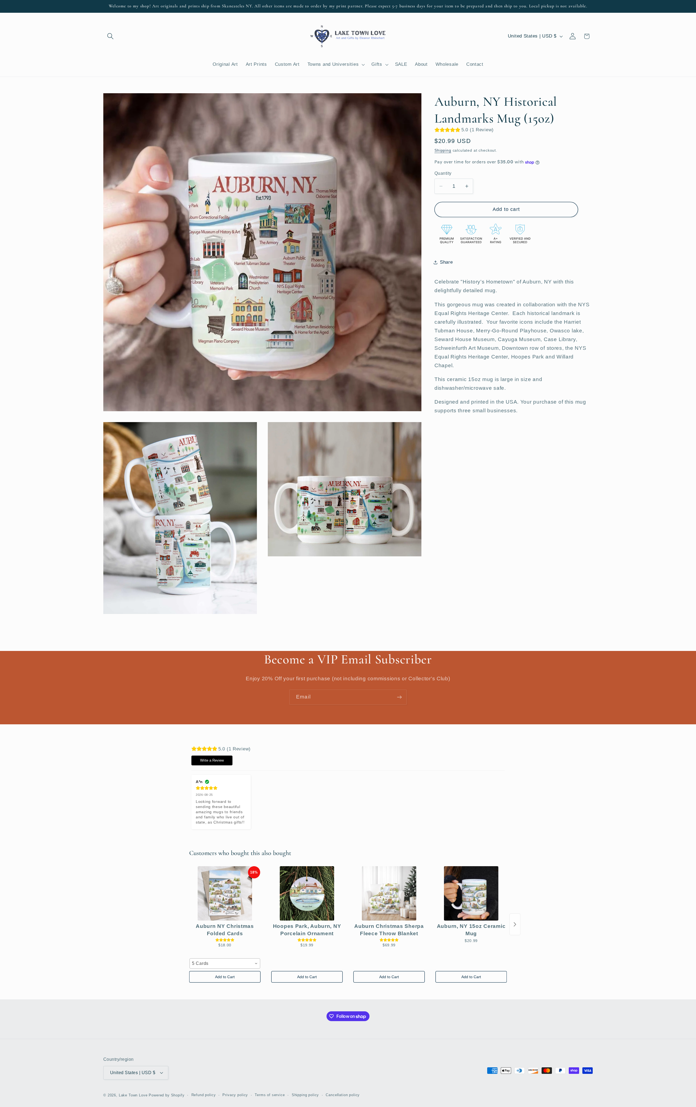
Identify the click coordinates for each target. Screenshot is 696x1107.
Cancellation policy (343, 1095)
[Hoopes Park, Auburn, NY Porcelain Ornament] (307, 893)
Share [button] (446, 262)
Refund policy (203, 1095)
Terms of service (270, 1095)
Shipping (442, 150)
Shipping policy (305, 1095)
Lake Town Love (133, 1095)
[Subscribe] (399, 697)
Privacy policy (235, 1095)
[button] (110, 36)
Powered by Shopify (166, 1095)
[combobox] (224, 963)
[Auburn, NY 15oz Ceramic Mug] (471, 893)
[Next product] (514, 924)
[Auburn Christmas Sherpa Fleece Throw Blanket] (389, 893)
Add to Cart (225, 977)
